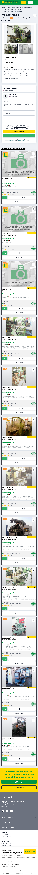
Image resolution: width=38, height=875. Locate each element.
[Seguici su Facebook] (7, 811)
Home (3, 7)
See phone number (20, 136)
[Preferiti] (35, 15)
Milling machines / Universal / (13, 11)
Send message (19, 131)
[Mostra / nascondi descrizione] (12, 78)
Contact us (18, 788)
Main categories (7, 817)
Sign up (19, 782)
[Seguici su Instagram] (2, 811)
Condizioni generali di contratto (21, 128)
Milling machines (27, 7)
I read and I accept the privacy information (14, 125)
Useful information (7, 827)
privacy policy (10, 140)
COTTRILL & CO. (14, 94)
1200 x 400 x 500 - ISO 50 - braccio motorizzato (15, 186)
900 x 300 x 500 (6, 242)
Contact (23, 197)
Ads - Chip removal (13, 7)
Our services (5, 822)
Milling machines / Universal (12, 9)
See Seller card (13, 98)
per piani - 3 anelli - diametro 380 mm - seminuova (15, 297)
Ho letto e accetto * (16, 126)
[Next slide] (31, 34)
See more (20, 202)
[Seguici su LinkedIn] (11, 811)
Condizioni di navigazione (20, 126)
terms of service (21, 140)
